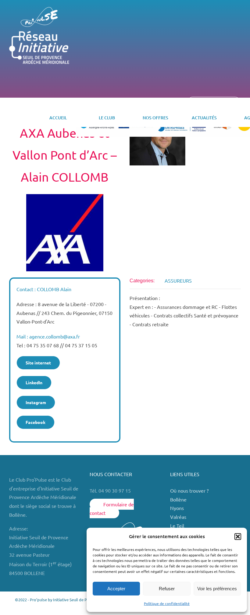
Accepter (116, 588)
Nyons (177, 508)
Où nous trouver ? (190, 490)
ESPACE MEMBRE (214, 104)
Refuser (167, 588)
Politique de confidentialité (167, 603)
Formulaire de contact (112, 508)
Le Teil (177, 526)
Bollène (179, 499)
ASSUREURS (178, 280)
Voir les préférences (217, 588)
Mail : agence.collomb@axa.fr (48, 336)
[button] (238, 537)
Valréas (178, 517)
